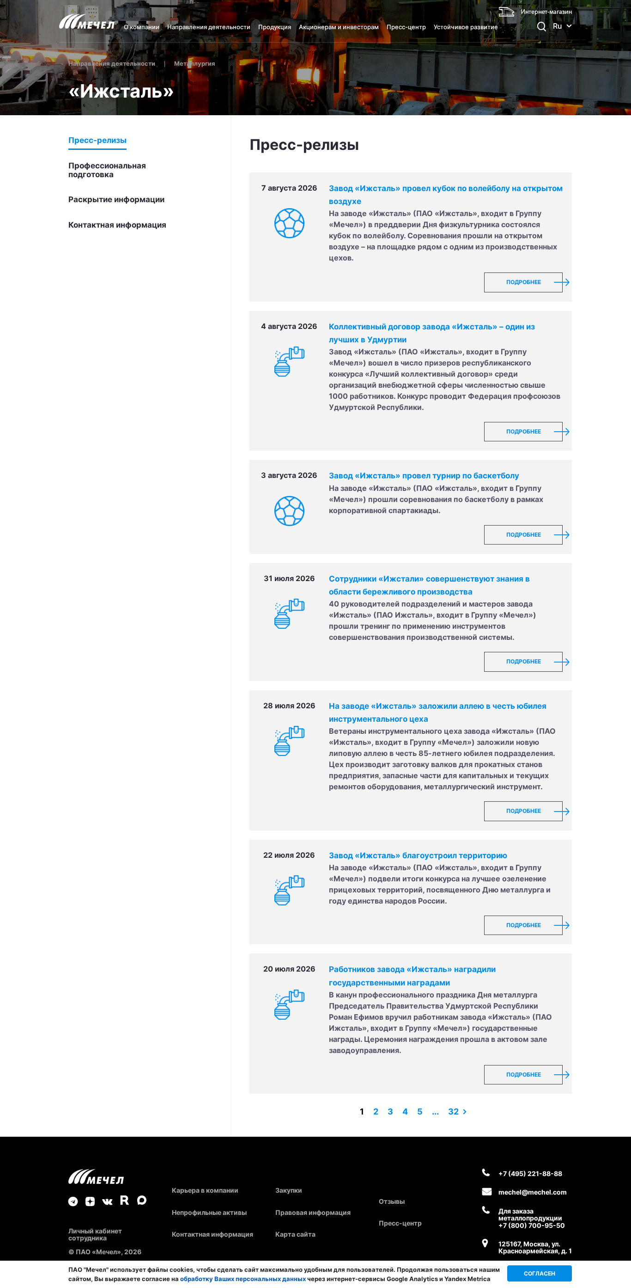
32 (453, 1112)
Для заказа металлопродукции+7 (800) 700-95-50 (531, 1218)
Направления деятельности (208, 27)
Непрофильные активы (209, 1212)
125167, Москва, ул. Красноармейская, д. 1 (535, 1247)
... (435, 1112)
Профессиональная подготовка (107, 170)
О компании (141, 27)
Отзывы (392, 1201)
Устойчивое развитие (466, 27)
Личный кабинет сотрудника (95, 1234)
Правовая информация (313, 1212)
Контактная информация (117, 225)
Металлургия (194, 63)
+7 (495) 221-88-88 (530, 1173)
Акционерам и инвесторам (339, 27)
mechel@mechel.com (532, 1192)
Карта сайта (295, 1234)
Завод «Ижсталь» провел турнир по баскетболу (424, 475)
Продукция (274, 27)
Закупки (288, 1190)
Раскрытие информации (116, 199)
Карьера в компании (205, 1190)
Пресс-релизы (97, 140)
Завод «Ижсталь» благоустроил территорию (418, 855)
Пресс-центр (406, 27)
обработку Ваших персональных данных (243, 1278)
